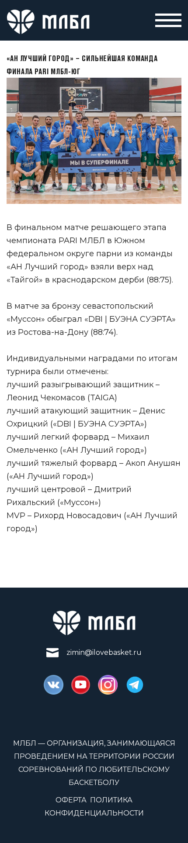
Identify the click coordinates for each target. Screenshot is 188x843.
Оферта (71, 800)
